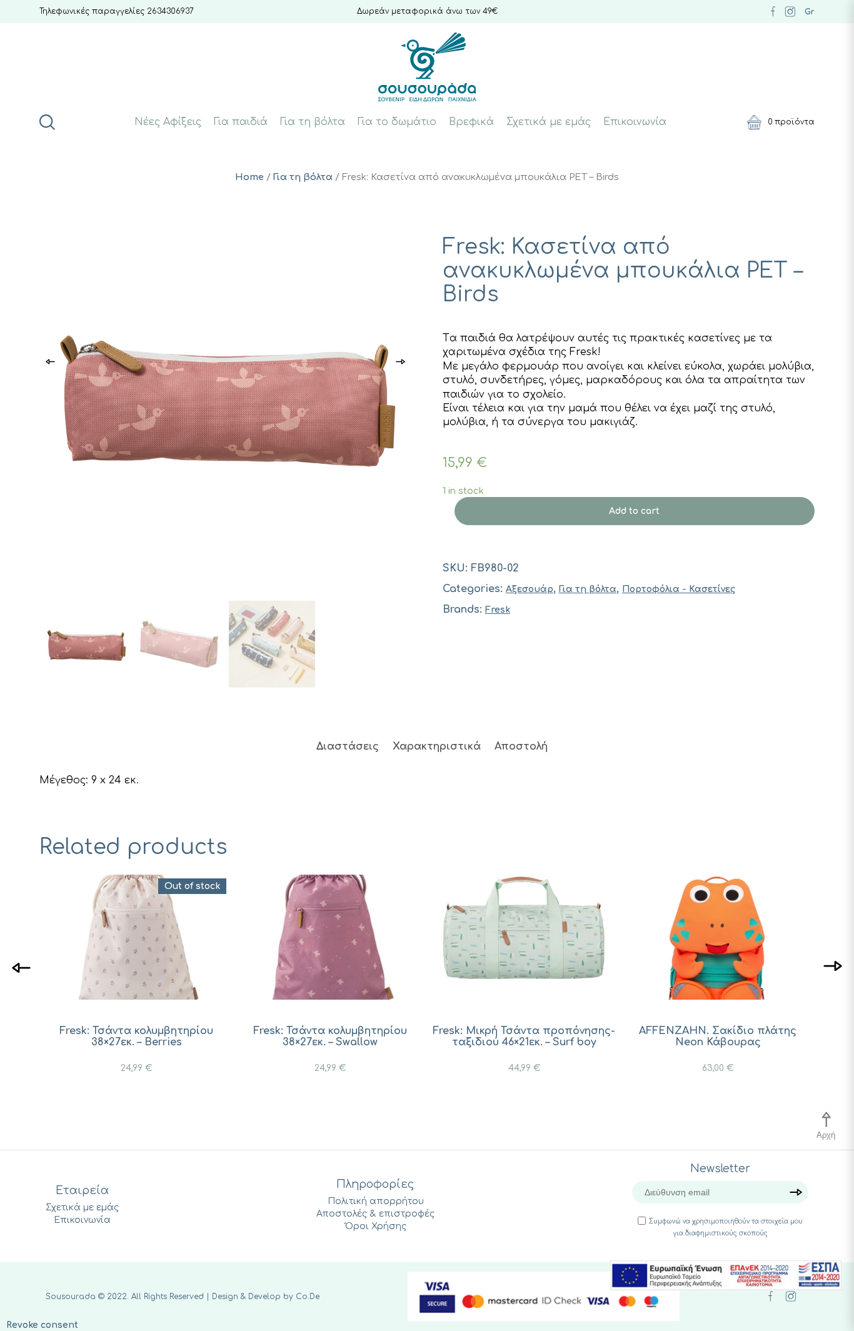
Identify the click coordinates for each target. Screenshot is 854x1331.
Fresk (497, 610)
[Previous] (21, 967)
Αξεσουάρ (529, 589)
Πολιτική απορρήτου (376, 1201)
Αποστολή (521, 746)
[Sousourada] (427, 67)
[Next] (833, 967)
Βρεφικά (471, 122)
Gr (810, 12)
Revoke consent (42, 1325)
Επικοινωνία (634, 122)
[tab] (347, 746)
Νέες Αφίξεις (167, 122)
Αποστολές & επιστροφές (375, 1213)
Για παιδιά (241, 122)
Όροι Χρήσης (375, 1226)
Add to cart (634, 511)
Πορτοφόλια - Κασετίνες (678, 589)
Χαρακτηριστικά (437, 746)
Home (249, 177)
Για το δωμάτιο (397, 122)
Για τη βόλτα (312, 122)
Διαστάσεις (347, 746)
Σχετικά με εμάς (548, 122)
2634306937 (170, 11)
